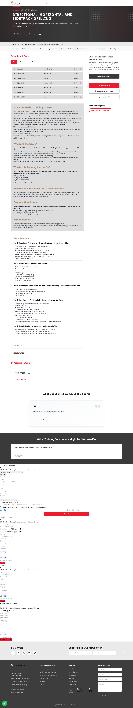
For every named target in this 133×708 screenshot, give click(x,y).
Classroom (23, 62)
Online (34, 62)
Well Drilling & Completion (25, 44)
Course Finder (53, 3)
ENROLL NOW (115, 8)
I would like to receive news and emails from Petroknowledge (24, 507)
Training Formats (63, 3)
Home (13, 44)
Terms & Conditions (18, 505)
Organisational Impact (84, 49)
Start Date (3, 529)
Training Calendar (91, 3)
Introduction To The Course (20, 49)
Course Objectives (37, 49)
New (46, 3)
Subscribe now (124, 653)
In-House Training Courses (48, 675)
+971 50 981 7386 (23, 678)
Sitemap (42, 681)
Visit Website (21, 379)
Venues (81, 3)
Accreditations (73, 672)
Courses (73, 3)
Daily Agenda (114, 49)
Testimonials (73, 681)
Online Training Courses (48, 672)
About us (72, 669)
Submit (66, 514)
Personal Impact (100, 49)
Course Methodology (67, 49)
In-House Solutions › (104, 76)
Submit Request (6, 639)
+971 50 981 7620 (23, 681)
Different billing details (9, 502)
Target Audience (52, 49)
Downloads (72, 684)
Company (111, 3)
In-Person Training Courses (49, 669)
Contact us (72, 675)
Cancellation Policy (35, 505)
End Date (3, 531)
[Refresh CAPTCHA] (5, 510)
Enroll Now (17, 34)
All (14, 62)
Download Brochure (32, 34)
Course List (43, 684)
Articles (71, 678)
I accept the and (21, 505)
